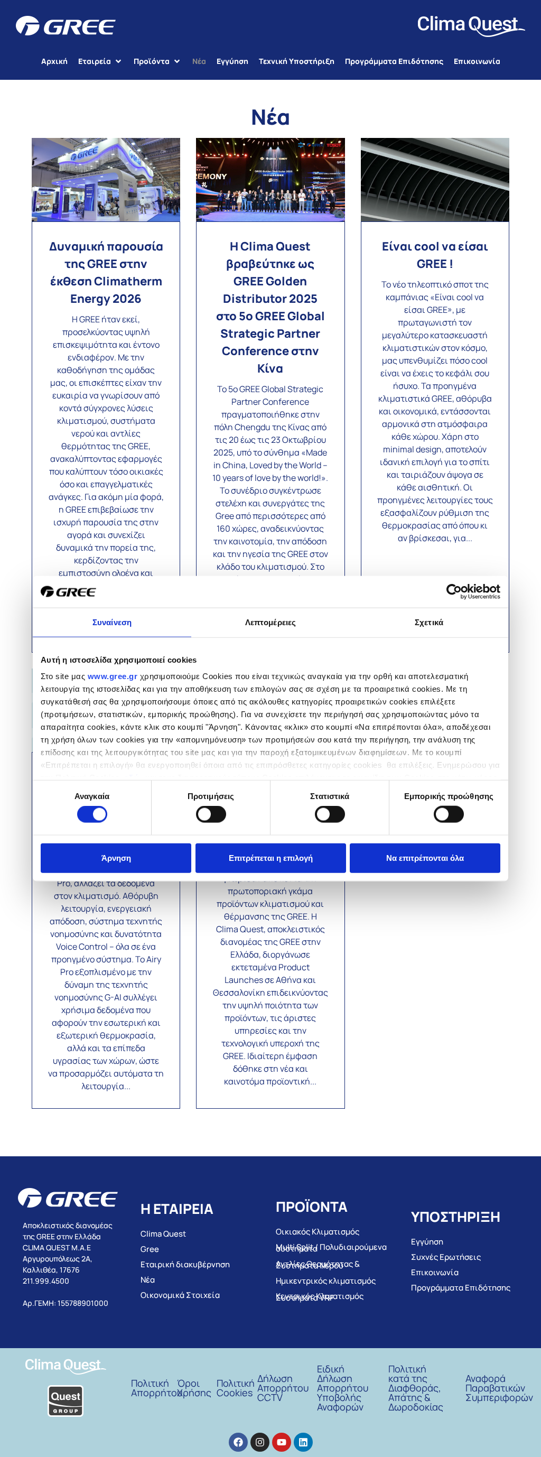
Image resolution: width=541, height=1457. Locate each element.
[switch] (211, 814)
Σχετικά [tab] (429, 621)
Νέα (148, 1279)
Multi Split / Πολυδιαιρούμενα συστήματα (331, 1247)
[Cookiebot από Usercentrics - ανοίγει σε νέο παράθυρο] (454, 591)
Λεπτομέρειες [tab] (270, 621)
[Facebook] (238, 1442)
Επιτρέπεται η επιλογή (271, 857)
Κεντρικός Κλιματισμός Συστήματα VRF (319, 1297)
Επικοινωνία (435, 1272)
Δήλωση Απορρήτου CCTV (283, 1388)
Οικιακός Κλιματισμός (317, 1231)
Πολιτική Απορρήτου (156, 1388)
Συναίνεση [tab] (112, 621)
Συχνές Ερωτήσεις (446, 1257)
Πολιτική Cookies (236, 1388)
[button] (100, 61)
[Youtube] (281, 1442)
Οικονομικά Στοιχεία (180, 1295)
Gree (150, 1249)
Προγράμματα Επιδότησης (460, 1287)
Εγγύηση (427, 1241)
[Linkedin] (303, 1442)
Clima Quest (163, 1233)
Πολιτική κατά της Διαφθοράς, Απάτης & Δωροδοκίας (415, 1387)
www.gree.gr (113, 676)
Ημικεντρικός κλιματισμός (326, 1280)
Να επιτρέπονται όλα (425, 857)
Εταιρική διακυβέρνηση (185, 1264)
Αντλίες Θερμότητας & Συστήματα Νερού (318, 1264)
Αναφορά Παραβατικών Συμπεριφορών (499, 1388)
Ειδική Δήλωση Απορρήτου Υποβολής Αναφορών (342, 1387)
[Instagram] (259, 1442)
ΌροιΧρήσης (194, 1388)
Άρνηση (116, 857)
